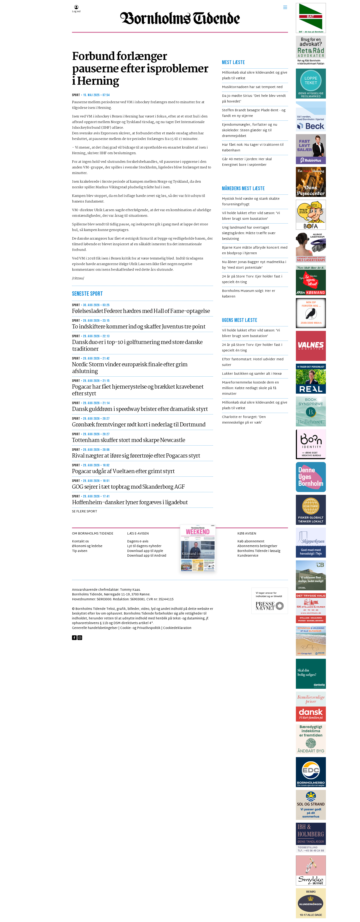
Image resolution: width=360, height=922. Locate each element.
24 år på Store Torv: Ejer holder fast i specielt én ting (252, 279)
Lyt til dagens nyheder (144, 546)
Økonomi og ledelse (87, 546)
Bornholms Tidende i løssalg (258, 551)
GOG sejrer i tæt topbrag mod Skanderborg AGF (128, 487)
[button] (285, 7)
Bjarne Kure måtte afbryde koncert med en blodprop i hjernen (254, 250)
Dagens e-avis (137, 541)
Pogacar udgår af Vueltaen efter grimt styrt (123, 471)
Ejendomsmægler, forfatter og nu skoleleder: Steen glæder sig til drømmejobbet (249, 130)
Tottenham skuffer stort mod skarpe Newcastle (128, 440)
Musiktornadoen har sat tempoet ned (252, 87)
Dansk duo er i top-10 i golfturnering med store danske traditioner (137, 346)
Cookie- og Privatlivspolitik (140, 628)
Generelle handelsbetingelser (95, 628)
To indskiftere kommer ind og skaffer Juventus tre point (138, 326)
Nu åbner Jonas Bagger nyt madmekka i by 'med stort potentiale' (254, 265)
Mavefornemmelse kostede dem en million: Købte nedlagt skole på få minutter (250, 388)
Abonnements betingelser (257, 546)
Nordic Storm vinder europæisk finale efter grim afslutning (130, 368)
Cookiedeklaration (177, 628)
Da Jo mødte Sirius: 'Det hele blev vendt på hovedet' (254, 99)
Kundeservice (247, 556)
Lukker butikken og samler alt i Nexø (252, 374)
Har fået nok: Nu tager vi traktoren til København (253, 148)
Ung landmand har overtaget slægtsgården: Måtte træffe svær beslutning (249, 233)
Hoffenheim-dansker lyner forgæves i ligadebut (130, 502)
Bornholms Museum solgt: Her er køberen (248, 294)
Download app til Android (146, 556)
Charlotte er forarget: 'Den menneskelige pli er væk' (244, 420)
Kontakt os (80, 541)
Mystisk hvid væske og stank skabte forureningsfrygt (251, 202)
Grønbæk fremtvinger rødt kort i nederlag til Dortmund (138, 424)
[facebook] (74, 638)
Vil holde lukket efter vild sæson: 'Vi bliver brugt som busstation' (251, 216)
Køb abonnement (250, 541)
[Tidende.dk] (180, 18)
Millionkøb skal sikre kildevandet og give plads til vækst (254, 76)
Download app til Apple (145, 551)
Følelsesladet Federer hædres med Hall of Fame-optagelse (141, 311)
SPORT (76, 95)
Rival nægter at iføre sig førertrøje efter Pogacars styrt (136, 456)
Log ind (76, 11)
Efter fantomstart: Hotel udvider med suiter (253, 362)
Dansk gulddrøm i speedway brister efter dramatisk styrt (140, 409)
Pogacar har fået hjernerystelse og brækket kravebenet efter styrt (137, 390)
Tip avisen (79, 551)
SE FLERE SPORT (84, 511)
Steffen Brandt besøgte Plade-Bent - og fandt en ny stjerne (254, 113)
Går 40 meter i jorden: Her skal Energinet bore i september (247, 162)
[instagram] (79, 638)
